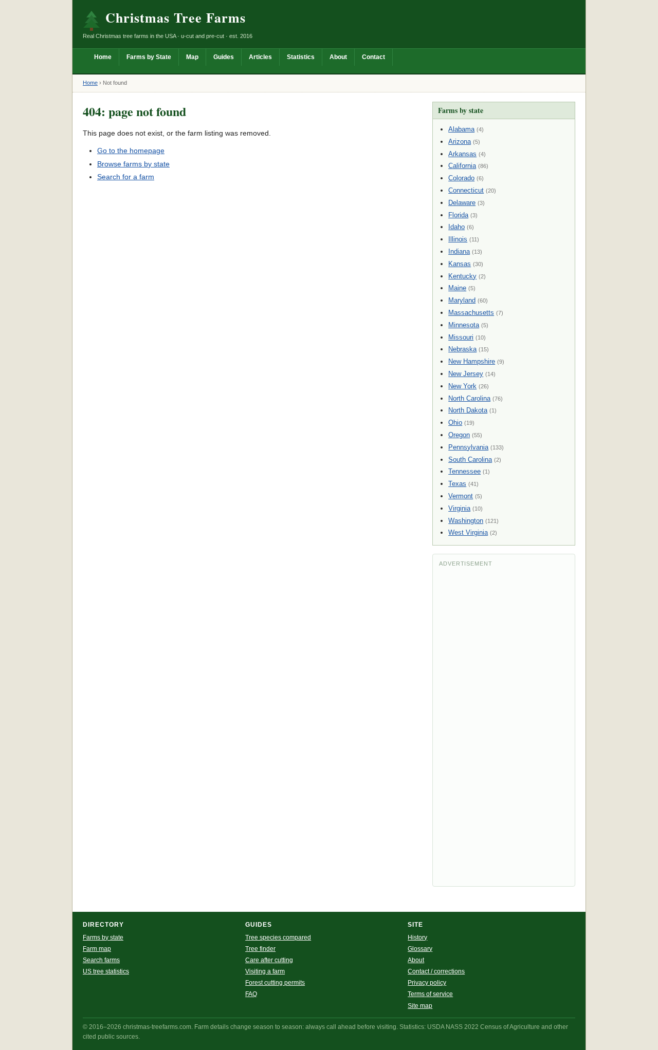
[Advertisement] (504, 726)
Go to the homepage (130, 150)
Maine (457, 288)
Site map (420, 1005)
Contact (373, 57)
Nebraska (462, 349)
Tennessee (464, 471)
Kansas (459, 264)
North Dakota (467, 410)
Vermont (460, 496)
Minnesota (463, 325)
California (462, 166)
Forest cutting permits (275, 982)
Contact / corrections (436, 971)
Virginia (459, 508)
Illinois (457, 239)
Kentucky (462, 276)
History (417, 937)
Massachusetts (471, 312)
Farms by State (148, 57)
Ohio (455, 422)
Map (192, 57)
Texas (457, 484)
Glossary (420, 948)
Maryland (462, 300)
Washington (465, 520)
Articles (260, 57)
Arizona (459, 141)
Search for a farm (125, 177)
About (338, 57)
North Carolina (469, 398)
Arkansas (462, 154)
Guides (223, 57)
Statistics (301, 57)
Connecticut (466, 190)
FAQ (251, 994)
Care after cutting (269, 960)
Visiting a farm (265, 971)
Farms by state (103, 937)
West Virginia (468, 532)
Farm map (97, 948)
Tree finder (260, 948)
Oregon (459, 435)
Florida (458, 215)
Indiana (459, 251)
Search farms (101, 960)
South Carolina (470, 459)
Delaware (462, 203)
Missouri (460, 337)
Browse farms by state (133, 164)
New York (462, 386)
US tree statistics (106, 971)
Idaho (456, 227)
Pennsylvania (468, 447)
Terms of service (430, 994)
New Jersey (465, 374)
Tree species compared (278, 937)
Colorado (461, 178)
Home (103, 57)
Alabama (461, 129)
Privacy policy (427, 982)
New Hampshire (471, 361)
